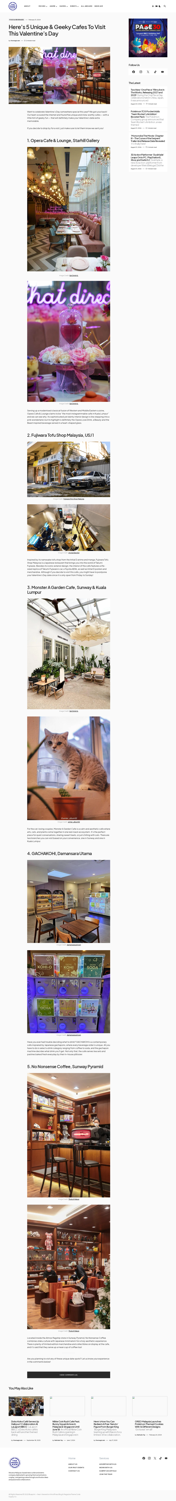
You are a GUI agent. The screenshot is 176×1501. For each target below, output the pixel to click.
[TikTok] (155, 71)
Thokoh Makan (74, 1199)
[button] (156, 6)
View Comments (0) (69, 1375)
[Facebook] (133, 71)
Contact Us (74, 1471)
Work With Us (105, 1468)
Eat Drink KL (74, 276)
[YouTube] (162, 71)
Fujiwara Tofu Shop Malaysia (74, 499)
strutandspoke (73, 553)
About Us (72, 1464)
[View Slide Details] (148, 38)
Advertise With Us (107, 1464)
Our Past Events (76, 1468)
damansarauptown (74, 945)
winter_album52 (74, 822)
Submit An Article (107, 1471)
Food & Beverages (16, 19)
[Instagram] (140, 71)
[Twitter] (148, 71)
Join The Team (105, 1474)
